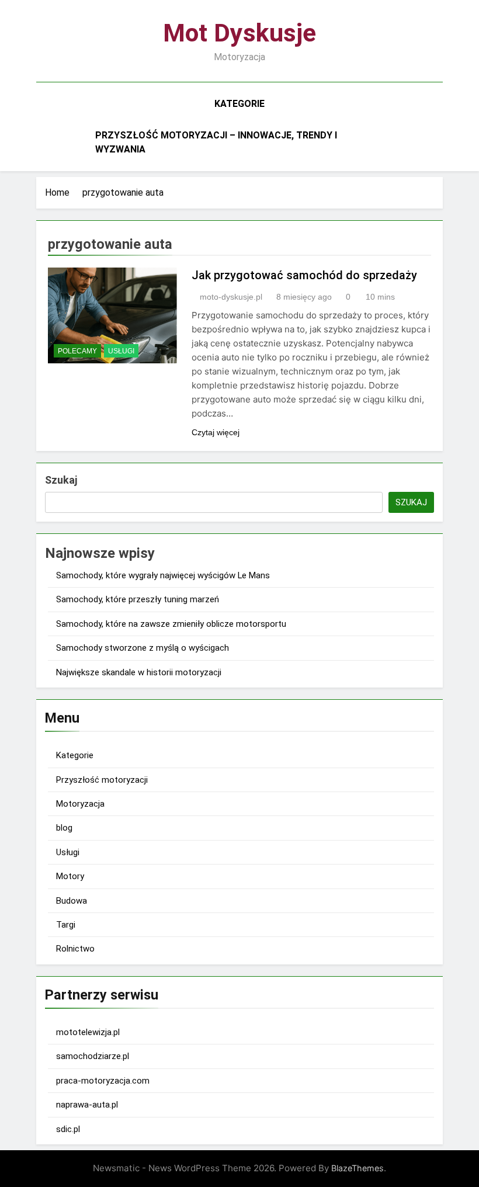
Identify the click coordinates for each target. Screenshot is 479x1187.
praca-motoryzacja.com (103, 1080)
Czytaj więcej (215, 432)
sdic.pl (68, 1129)
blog (64, 827)
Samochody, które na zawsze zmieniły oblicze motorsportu (171, 624)
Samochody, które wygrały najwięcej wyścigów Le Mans (163, 575)
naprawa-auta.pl (87, 1104)
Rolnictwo (75, 948)
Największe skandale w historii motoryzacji (138, 672)
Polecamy (77, 351)
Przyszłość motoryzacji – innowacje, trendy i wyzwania (216, 142)
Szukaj (61, 480)
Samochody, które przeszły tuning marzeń (137, 599)
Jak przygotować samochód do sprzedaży (304, 275)
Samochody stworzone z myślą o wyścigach (142, 648)
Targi (65, 924)
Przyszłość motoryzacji (102, 780)
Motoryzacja (80, 804)
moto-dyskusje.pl (231, 296)
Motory (70, 876)
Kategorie (239, 103)
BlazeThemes (357, 1168)
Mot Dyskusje (239, 32)
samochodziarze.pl (92, 1056)
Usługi (121, 351)
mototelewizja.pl (88, 1032)
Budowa (71, 901)
